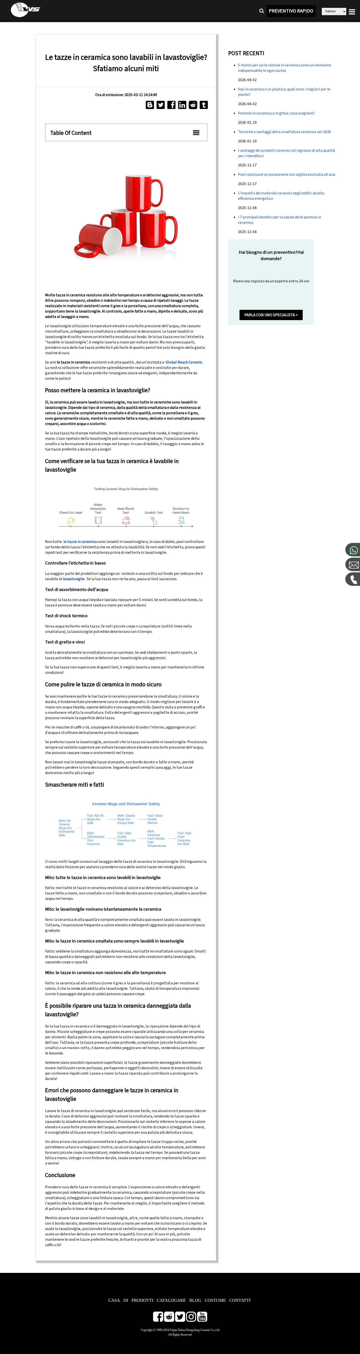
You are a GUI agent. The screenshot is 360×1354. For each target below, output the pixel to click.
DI (125, 1300)
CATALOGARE (171, 1300)
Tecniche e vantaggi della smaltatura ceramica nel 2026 (284, 132)
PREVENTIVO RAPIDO (291, 11)
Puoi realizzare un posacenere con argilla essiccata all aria (286, 174)
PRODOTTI (142, 1300)
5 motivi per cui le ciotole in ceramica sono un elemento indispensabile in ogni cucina (284, 68)
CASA (114, 1300)
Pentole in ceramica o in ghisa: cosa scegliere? (276, 113)
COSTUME (215, 1300)
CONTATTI (240, 1300)
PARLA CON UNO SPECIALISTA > (271, 315)
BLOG (195, 1300)
